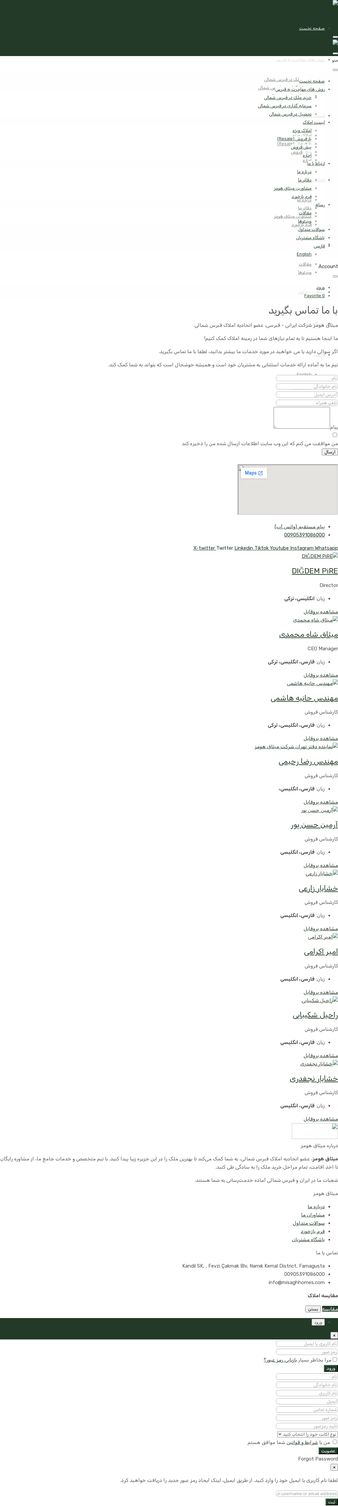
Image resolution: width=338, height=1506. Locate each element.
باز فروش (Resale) (294, 138)
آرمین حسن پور (314, 824)
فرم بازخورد (301, 196)
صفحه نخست (312, 28)
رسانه (320, 204)
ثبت (331, 1501)
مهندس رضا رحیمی (308, 761)
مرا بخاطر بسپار (314, 1360)
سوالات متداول (311, 229)
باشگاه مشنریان (308, 1240)
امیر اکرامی (321, 951)
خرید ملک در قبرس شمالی (288, 79)
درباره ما (304, 171)
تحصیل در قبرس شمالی (290, 113)
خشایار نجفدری (314, 1078)
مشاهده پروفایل (321, 612)
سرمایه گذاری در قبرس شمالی (285, 105)
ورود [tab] (318, 1322)
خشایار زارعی (318, 888)
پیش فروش (301, 151)
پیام (334, 427)
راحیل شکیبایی (315, 1014)
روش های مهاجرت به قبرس (300, 59)
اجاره (307, 160)
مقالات (305, 263)
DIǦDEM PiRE (315, 571)
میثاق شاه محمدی (308, 634)
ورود (330, 1368)
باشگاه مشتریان (310, 237)
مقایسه (330, 1309)
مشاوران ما (313, 1215)
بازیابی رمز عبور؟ (280, 1360)
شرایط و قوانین (302, 1442)
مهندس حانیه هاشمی (304, 697)
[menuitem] (320, 287)
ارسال (329, 451)
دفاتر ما (305, 207)
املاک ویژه (302, 130)
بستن (313, 1308)
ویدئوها (305, 272)
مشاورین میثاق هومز (293, 216)
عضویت (328, 1450)
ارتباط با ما (316, 163)
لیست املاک (314, 115)
